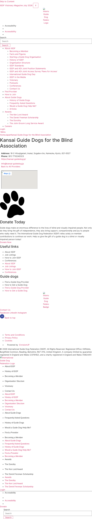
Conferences (15, 86)
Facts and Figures (18, 54)
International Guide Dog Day (22, 74)
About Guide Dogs (13, 97)
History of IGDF (17, 60)
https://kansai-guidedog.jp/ (13, 159)
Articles (13, 109)
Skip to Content (7, 1)
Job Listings (10, 255)
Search (3, 37)
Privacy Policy (11, 323)
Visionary (14, 80)
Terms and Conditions (15, 320)
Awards (8, 112)
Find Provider (11, 91)
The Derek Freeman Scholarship (24, 117)
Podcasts (14, 83)
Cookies (8, 326)
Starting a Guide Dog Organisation (25, 57)
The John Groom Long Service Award (27, 123)
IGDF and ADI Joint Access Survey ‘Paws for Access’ (33, 71)
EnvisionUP (24, 330)
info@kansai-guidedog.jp (12, 163)
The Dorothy (15, 120)
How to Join (10, 94)
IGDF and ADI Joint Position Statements (28, 68)
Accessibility (10, 26)
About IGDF (10, 48)
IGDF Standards (17, 65)
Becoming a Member (19, 51)
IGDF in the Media (18, 77)
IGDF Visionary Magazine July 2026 (16, 5)
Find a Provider (11, 433)
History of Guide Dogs (20, 100)
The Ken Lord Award (19, 114)
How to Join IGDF (13, 257)
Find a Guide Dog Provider (17, 282)
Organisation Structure (20, 63)
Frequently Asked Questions (22, 103)
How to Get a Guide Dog (16, 285)
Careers (8, 126)
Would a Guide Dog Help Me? (23, 106)
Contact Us (15, 88)
